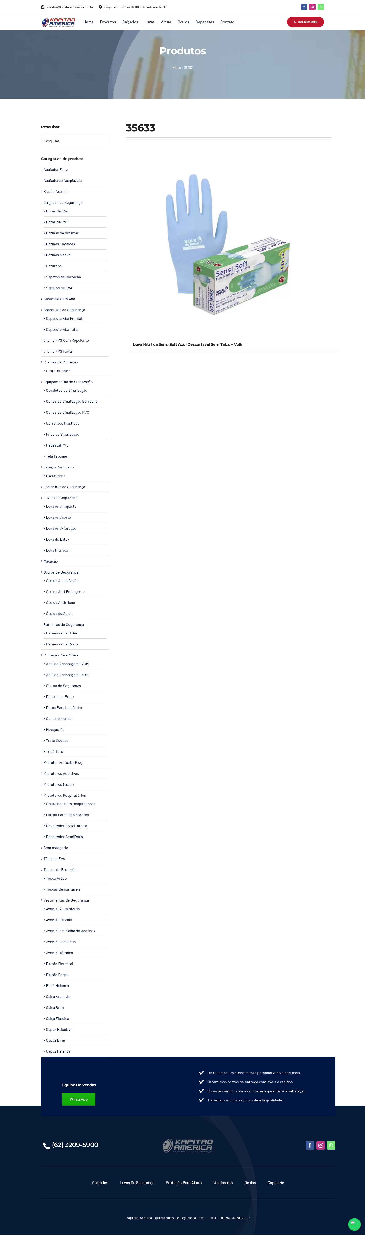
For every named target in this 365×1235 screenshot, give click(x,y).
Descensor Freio (60, 696)
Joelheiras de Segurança (64, 486)
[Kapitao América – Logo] (58, 19)
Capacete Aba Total (62, 329)
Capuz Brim (55, 1040)
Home (176, 67)
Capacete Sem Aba (59, 298)
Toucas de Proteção (60, 869)
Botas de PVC (57, 222)
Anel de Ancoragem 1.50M (67, 674)
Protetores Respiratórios (65, 795)
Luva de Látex (57, 539)
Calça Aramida (58, 996)
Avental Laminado (61, 941)
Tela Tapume (56, 456)
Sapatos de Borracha (63, 276)
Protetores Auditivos (61, 773)
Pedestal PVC (57, 445)
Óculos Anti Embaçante (65, 591)
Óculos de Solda (59, 613)
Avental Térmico (59, 952)
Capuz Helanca (58, 1051)
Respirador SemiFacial (65, 836)
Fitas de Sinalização (62, 434)
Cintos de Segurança (63, 685)
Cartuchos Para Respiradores (70, 803)
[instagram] (312, 7)
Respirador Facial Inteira (66, 825)
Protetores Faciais (59, 784)
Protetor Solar (58, 370)
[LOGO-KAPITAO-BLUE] (188, 1139)
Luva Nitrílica (57, 550)
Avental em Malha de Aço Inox (70, 930)
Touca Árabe (56, 878)
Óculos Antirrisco (60, 602)
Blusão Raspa (57, 974)
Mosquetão (55, 729)
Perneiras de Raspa (62, 644)
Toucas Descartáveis (63, 889)
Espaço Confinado (59, 467)
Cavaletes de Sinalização (66, 390)
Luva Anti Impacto (61, 506)
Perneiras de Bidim (62, 633)
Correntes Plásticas (62, 423)
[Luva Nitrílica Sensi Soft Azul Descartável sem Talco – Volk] (229, 142)
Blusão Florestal (59, 963)
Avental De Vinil (59, 919)
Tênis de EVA (54, 858)
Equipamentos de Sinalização (68, 381)
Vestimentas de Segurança (66, 900)
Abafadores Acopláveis (63, 180)
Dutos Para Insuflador (64, 707)
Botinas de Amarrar (62, 233)
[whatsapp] (321, 7)
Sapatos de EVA (59, 287)
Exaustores (55, 475)
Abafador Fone (56, 169)
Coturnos (54, 265)
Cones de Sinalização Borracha (71, 401)
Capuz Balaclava (59, 1029)
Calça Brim (55, 1007)
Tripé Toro (54, 751)
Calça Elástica (57, 1018)
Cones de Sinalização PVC (67, 412)
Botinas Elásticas (60, 244)
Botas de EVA (57, 211)
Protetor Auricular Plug (63, 762)
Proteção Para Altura (61, 655)
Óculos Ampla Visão (62, 580)
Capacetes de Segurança (64, 309)
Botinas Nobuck (59, 254)
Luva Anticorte (58, 517)
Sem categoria (56, 847)
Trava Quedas (57, 740)
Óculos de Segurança (61, 572)
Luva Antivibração (61, 528)
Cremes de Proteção (61, 362)
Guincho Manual (59, 718)
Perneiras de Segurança (64, 624)
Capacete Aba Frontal (64, 318)
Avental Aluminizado (63, 908)
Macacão (51, 561)
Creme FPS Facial (58, 351)
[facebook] (304, 7)
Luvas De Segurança (61, 497)
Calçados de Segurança (63, 202)
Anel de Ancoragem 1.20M (67, 663)
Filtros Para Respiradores (67, 814)
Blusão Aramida (56, 191)
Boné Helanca (57, 985)
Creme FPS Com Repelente (66, 340)
